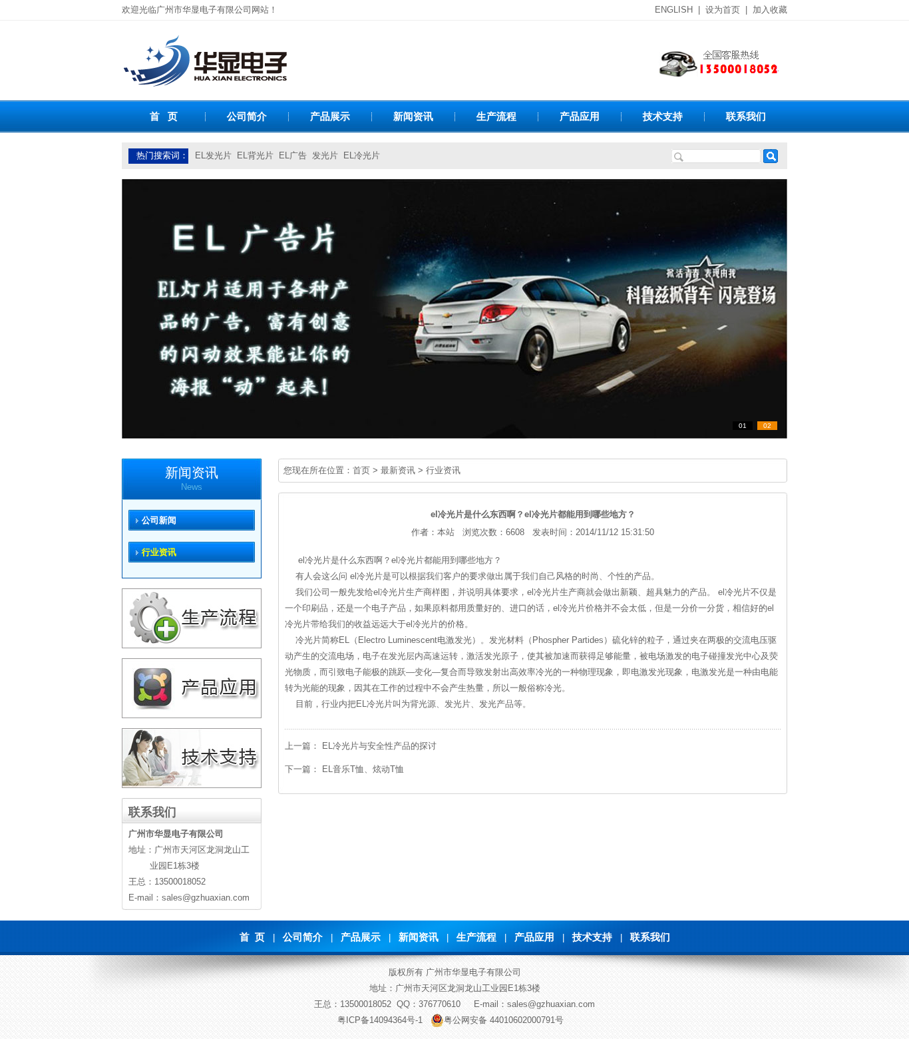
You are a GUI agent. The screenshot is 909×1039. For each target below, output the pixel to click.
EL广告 (293, 155)
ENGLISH (674, 10)
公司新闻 (159, 520)
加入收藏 (770, 10)
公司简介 (247, 116)
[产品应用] (192, 715)
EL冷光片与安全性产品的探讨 (379, 746)
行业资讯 (443, 470)
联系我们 (746, 116)
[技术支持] (192, 785)
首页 (361, 470)
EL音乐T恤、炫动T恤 (363, 769)
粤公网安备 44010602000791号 (504, 1020)
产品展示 (330, 116)
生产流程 (496, 116)
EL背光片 (255, 155)
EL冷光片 (361, 155)
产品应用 (580, 116)
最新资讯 (398, 470)
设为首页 (722, 10)
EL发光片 (213, 155)
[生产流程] (192, 645)
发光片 (325, 155)
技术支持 (663, 116)
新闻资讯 (413, 116)
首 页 (164, 116)
